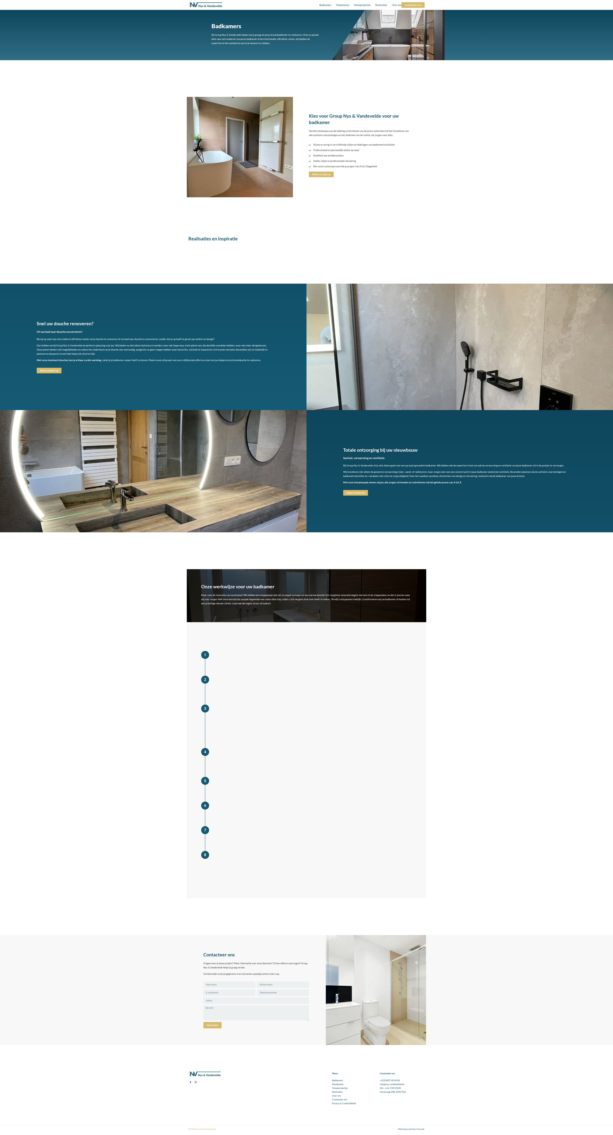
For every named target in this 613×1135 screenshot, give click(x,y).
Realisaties (381, 5)
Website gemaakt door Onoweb (411, 1129)
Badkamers (325, 5)
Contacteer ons (339, 1099)
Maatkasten (342, 5)
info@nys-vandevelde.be (392, 1084)
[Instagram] (196, 1082)
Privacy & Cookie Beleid (344, 1103)
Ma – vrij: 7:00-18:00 (390, 1088)
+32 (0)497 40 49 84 (390, 1080)
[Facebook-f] (190, 1082)
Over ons (396, 5)
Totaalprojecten (362, 5)
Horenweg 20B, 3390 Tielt (393, 1092)
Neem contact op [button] (228, 732)
